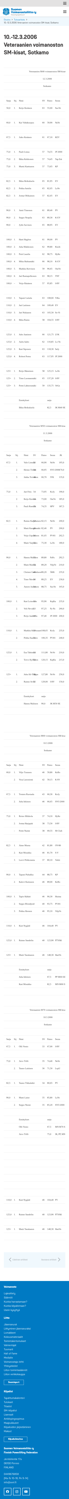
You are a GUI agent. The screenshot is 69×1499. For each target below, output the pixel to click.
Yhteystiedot (11, 1366)
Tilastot (8, 1406)
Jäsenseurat (10, 1324)
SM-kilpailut (10, 1410)
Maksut (8, 1431)
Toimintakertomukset (15, 1341)
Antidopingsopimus (14, 1418)
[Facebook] (7, 1491)
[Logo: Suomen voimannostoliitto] (19, 11)
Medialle (8, 1357)
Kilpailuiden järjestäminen (17, 1427)
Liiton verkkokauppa (14, 1374)
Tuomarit (8, 1349)
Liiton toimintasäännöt (15, 1370)
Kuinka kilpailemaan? (15, 1306)
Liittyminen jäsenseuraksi (17, 1328)
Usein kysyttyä (12, 1310)
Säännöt (8, 1297)
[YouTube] (26, 1491)
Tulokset (8, 1402)
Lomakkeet (10, 1332)
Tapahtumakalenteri (14, 1398)
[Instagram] (17, 1491)
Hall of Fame (10, 1353)
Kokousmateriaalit (13, 1337)
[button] (64, 3)
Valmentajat (10, 1345)
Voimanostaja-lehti (14, 1362)
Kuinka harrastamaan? (15, 1301)
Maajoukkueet (11, 1423)
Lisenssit (8, 1414)
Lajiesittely (9, 1293)
